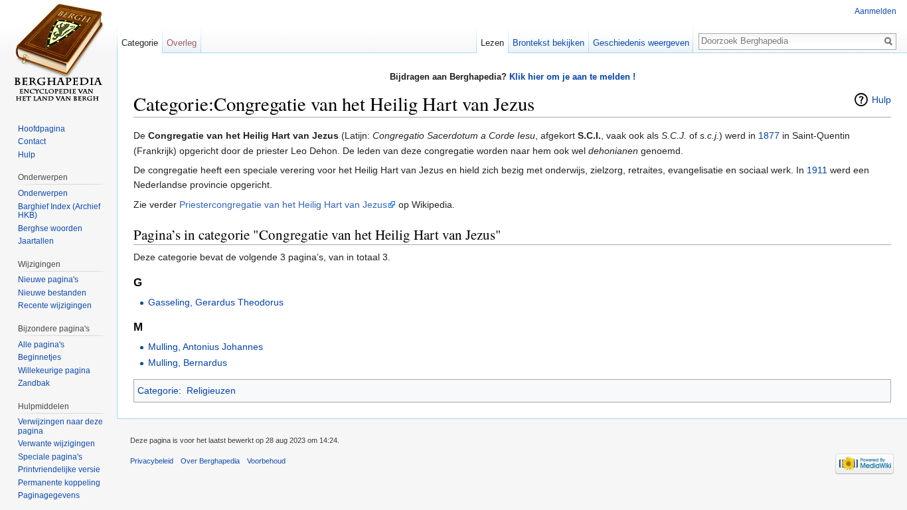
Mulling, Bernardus (187, 362)
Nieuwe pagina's (48, 279)
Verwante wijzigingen (56, 443)
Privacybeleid (151, 461)
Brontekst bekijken (548, 43)
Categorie (158, 390)
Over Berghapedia (210, 461)
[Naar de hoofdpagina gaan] (58, 53)
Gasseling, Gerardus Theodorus (216, 302)
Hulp (881, 99)
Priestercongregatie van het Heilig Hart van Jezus (283, 204)
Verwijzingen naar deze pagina (60, 426)
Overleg (182, 43)
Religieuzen (211, 390)
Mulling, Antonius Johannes (205, 346)
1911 (817, 170)
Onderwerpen (43, 193)
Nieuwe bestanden (52, 293)
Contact (32, 141)
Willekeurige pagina (54, 370)
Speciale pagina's (50, 457)
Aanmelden (875, 11)
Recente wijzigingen (55, 305)
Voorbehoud (266, 461)
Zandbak (34, 383)
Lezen (492, 43)
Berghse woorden (50, 228)
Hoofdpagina (41, 128)
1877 (769, 135)
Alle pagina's (41, 344)
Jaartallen (36, 241)
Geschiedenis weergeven (641, 43)
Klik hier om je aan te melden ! (572, 77)
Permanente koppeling (59, 482)
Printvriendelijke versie (59, 469)
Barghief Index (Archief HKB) (59, 211)
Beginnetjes (39, 357)
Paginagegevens (49, 495)
